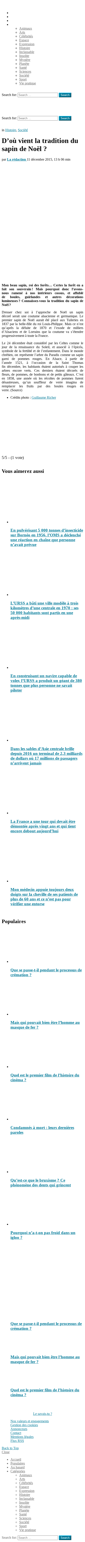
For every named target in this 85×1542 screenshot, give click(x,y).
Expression (26, 44)
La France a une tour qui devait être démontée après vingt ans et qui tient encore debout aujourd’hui (43, 826)
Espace (24, 40)
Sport (23, 79)
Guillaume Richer (44, 397)
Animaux (25, 28)
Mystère (24, 60)
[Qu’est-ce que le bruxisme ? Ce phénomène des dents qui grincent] (46, 1156)
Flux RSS (17, 1441)
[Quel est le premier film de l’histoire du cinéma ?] (46, 1051)
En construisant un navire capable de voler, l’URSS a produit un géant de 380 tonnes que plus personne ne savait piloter (46, 683)
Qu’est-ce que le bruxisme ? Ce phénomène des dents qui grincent (40, 1182)
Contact (15, 1433)
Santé (23, 67)
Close (6, 1452)
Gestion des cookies (24, 1425)
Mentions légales (22, 1437)
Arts (22, 32)
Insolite (24, 56)
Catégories (17, 24)
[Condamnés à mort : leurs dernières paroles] (46, 1103)
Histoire (24, 48)
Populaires (17, 16)
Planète (24, 64)
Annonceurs (18, 1429)
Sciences (25, 71)
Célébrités (26, 36)
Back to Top (10, 1448)
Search (65, 95)
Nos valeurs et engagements (29, 1421)
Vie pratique (27, 83)
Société (24, 75)
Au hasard (17, 20)
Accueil (15, 13)
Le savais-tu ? (42, 1414)
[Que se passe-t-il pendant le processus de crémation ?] (46, 946)
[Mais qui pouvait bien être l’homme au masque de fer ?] (46, 998)
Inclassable (26, 52)
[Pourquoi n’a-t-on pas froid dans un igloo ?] (46, 1208)
